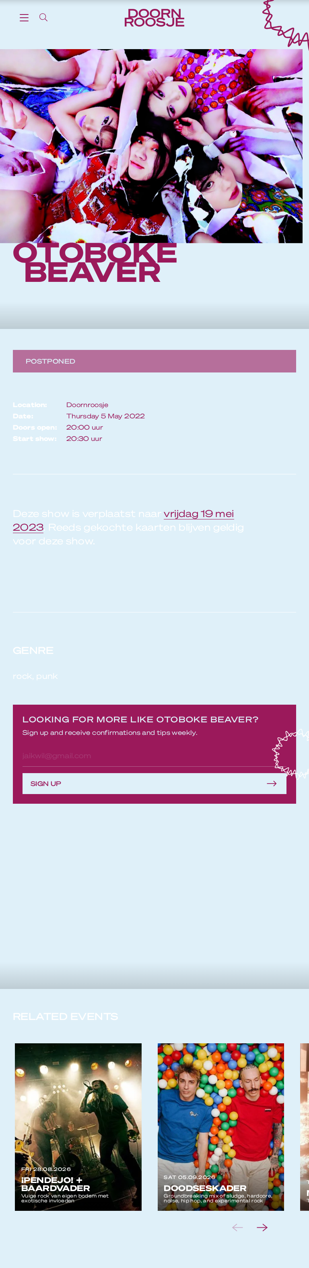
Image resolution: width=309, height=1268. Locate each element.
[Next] (268, 1228)
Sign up (46, 783)
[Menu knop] (24, 17)
